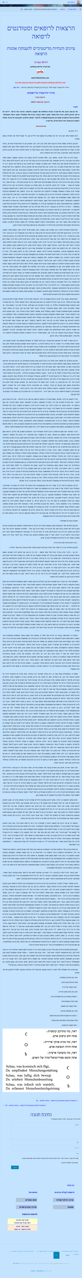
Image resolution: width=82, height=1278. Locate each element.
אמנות (76, 1254)
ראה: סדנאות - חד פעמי (22, 1229)
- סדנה (18, 1226)
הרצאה (62, 9)
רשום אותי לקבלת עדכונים (69, 1163)
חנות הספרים (31, 1200)
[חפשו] (56, 1255)
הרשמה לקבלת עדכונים (64, 1192)
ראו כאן (16, 87)
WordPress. (37, 1271)
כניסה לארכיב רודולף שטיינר (48, 1251)
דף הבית (70, 1185)
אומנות (70, 1207)
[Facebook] (6, 2)
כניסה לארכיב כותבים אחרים (22, 1251)
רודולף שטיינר (72, 9)
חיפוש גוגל (33, 1192)
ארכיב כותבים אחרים (27, 1207)
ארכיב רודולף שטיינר (64, 1200)
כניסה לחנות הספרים (70, 1251)
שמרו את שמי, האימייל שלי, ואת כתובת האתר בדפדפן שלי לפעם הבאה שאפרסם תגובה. (50, 1158)
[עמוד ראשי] (80, 9)
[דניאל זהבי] (78, 2)
